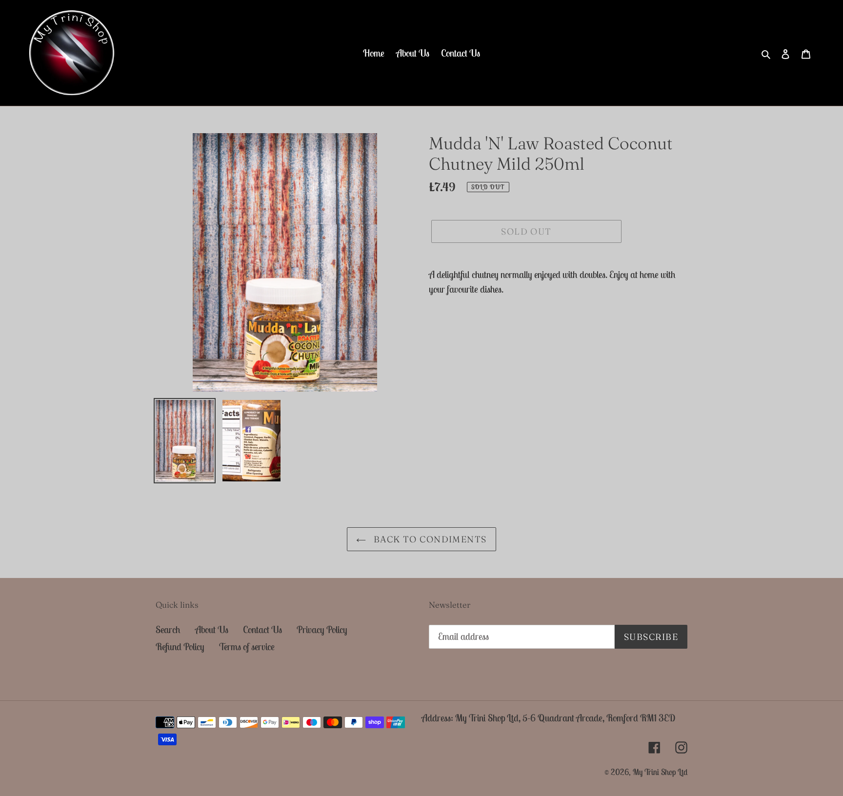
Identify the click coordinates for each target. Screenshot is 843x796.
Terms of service (247, 646)
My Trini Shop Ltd (660, 772)
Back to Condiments (428, 539)
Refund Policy (180, 646)
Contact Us (262, 629)
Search (168, 629)
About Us (211, 629)
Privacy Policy (322, 629)
